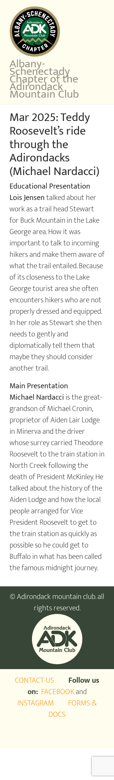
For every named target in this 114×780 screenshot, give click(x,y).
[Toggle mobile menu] (101, 9)
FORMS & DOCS (72, 709)
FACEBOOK (57, 692)
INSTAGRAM (35, 703)
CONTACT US (34, 680)
